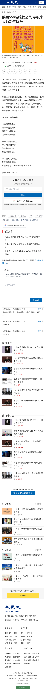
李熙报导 (15, 220)
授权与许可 (23, 616)
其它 (29, 643)
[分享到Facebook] (4, 71)
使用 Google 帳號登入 (25, 201)
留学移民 (35, 653)
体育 (6, 643)
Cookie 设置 (23, 687)
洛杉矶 (23, 636)
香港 (40, 7)
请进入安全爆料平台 (23, 493)
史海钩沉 (8, 660)
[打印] (25, 71)
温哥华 (23, 640)
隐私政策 (8, 620)
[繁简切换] (35, 71)
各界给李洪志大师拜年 (29, 220)
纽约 (22, 633)
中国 (14, 7)
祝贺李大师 (12, 216)
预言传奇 (16, 663)
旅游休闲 (27, 663)
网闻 (15, 643)
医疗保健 (27, 657)
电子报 (7, 616)
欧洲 (29, 640)
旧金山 (29, 633)
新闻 (8, 12)
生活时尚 (35, 657)
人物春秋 (16, 660)
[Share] (15, 353)
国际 (24, 7)
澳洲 (22, 643)
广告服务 (24, 620)
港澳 (15, 636)
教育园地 (8, 663)
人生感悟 (8, 657)
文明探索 (16, 653)
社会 (11, 643)
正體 (34, 2)
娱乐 (15, 640)
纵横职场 (27, 660)
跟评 (40, 309)
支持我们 (23, 595)
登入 (41, 2)
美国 (19, 7)
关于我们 (14, 616)
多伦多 (29, 636)
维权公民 (38, 216)
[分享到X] (14, 71)
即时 (9, 7)
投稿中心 (16, 620)
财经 (11, 640)
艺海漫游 (8, 667)
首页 (4, 7)
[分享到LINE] (9, 71)
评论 (29, 7)
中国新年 (22, 216)
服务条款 (32, 616)
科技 (6, 640)
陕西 (30, 216)
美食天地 (35, 660)
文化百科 (8, 653)
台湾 (34, 7)
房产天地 (27, 653)
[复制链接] (20, 71)
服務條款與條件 (31, 204)
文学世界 (16, 657)
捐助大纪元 (33, 620)
